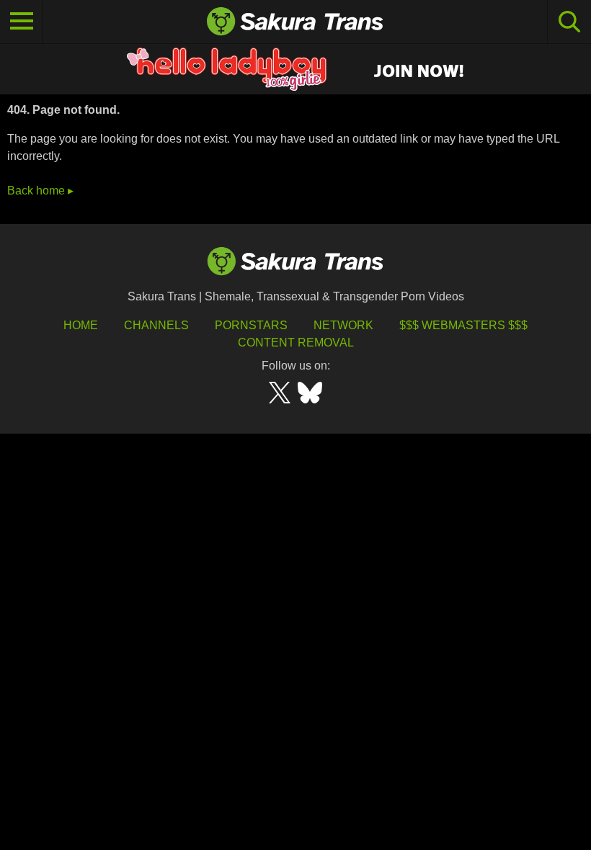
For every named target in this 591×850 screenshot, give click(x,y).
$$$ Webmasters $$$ (463, 325)
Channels (156, 325)
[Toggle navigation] (21, 21)
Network (343, 325)
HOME (80, 325)
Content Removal (296, 342)
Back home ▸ (40, 190)
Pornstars (251, 325)
